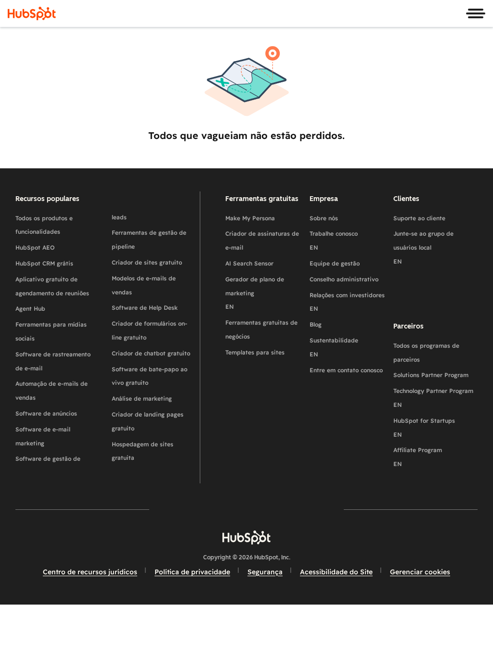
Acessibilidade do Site (336, 572)
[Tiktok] (330, 509)
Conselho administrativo (344, 279)
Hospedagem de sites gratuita (142, 451)
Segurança (265, 572)
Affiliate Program (417, 456)
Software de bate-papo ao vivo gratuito (149, 376)
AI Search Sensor (249, 263)
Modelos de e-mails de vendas (144, 285)
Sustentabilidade (334, 347)
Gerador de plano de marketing (254, 293)
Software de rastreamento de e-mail (53, 361)
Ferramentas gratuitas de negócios (261, 329)
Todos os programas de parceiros (426, 352)
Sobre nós (324, 218)
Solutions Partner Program (430, 375)
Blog (316, 324)
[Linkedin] (274, 509)
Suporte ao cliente (419, 218)
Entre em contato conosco (346, 370)
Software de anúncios (46, 413)
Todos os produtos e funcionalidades (44, 225)
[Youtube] (218, 509)
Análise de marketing (142, 398)
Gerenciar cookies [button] (420, 572)
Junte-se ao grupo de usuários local (423, 247)
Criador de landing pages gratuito (147, 421)
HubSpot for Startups (424, 427)
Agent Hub (30, 308)
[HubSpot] (32, 13)
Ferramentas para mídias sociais (51, 331)
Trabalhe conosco (334, 240)
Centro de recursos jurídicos (90, 572)
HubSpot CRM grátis (44, 263)
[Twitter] (246, 509)
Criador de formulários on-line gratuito (149, 330)
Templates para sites (255, 352)
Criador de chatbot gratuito (151, 353)
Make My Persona (250, 218)
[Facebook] (162, 509)
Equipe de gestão (335, 263)
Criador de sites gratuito (147, 262)
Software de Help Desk (145, 307)
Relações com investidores (347, 302)
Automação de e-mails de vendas (51, 390)
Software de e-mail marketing (42, 436)
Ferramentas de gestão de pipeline (149, 239)
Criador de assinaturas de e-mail (262, 240)
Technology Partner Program (433, 397)
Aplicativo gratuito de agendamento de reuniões (52, 286)
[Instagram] (190, 509)
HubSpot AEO (35, 247)
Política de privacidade (192, 572)
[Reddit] (302, 509)
